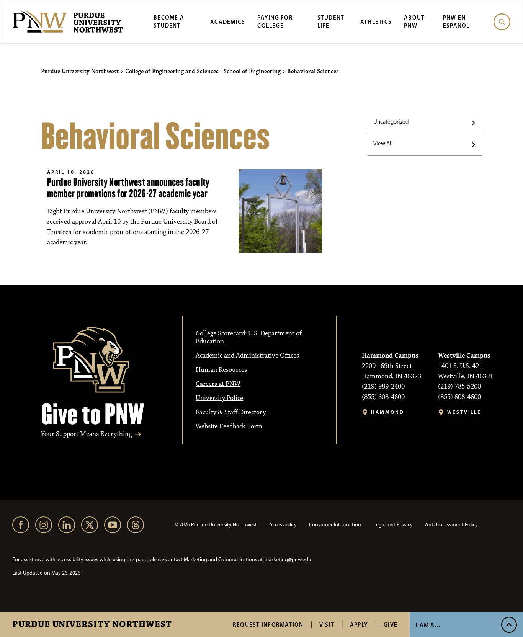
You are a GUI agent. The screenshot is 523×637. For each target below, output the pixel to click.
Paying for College (275, 21)
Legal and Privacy (393, 524)
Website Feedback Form (229, 426)
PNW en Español (456, 21)
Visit (326, 624)
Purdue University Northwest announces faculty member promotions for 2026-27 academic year (128, 188)
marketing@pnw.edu (287, 559)
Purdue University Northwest (92, 624)
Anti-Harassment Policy (451, 524)
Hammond (387, 412)
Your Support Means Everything (86, 434)
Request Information (268, 624)
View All (383, 143)
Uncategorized (391, 121)
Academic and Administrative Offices (247, 355)
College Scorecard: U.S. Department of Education (249, 337)
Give (390, 624)
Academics (227, 21)
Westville (464, 412)
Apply (359, 624)
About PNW (414, 21)
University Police (219, 398)
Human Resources (221, 370)
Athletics (376, 21)
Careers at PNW (218, 384)
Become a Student (169, 21)
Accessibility (283, 524)
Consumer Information (335, 524)
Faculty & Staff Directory (231, 412)
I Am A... (428, 625)
